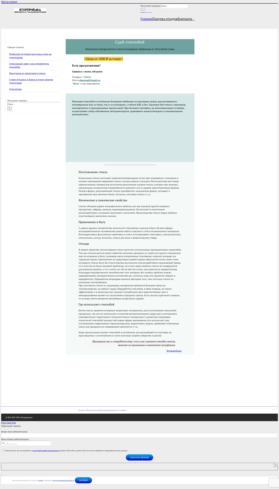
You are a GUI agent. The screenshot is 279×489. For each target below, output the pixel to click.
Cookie (122, 410)
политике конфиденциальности (63, 480)
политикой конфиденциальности (45, 450)
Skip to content (9, 1)
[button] (193, 18)
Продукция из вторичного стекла (27, 73)
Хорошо (83, 480)
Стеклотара (15, 89)
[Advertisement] (130, 138)
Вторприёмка (174, 350)
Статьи (82, 410)
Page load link (8, 422)
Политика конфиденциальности (102, 410)
